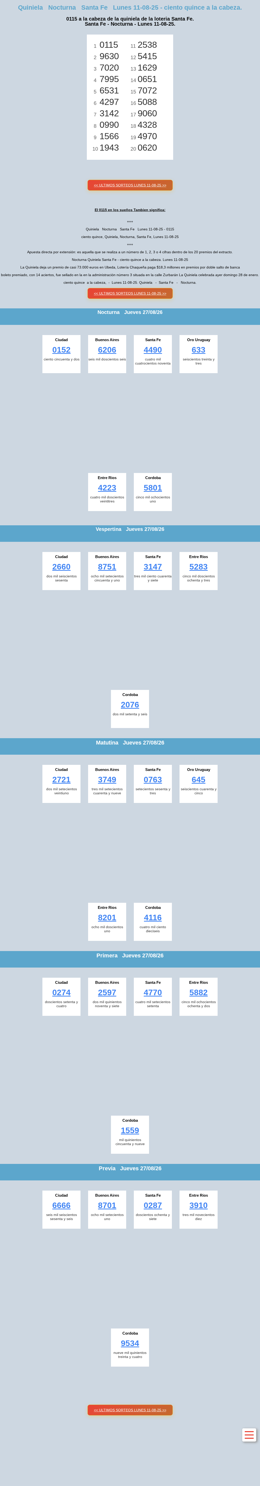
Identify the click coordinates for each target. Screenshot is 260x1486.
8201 (107, 917)
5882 (198, 992)
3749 (107, 779)
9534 (130, 1343)
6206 (107, 349)
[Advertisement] (130, 421)
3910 (198, 1205)
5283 (198, 566)
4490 (153, 349)
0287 (153, 1205)
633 (198, 349)
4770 (153, 992)
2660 (61, 566)
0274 (61, 992)
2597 (107, 992)
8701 (107, 1205)
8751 (107, 566)
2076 (130, 704)
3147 (153, 566)
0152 (61, 349)
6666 (61, 1205)
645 (198, 779)
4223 (107, 487)
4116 (153, 917)
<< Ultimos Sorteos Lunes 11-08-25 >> (130, 185)
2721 (61, 779)
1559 (130, 1130)
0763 (153, 779)
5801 (153, 487)
